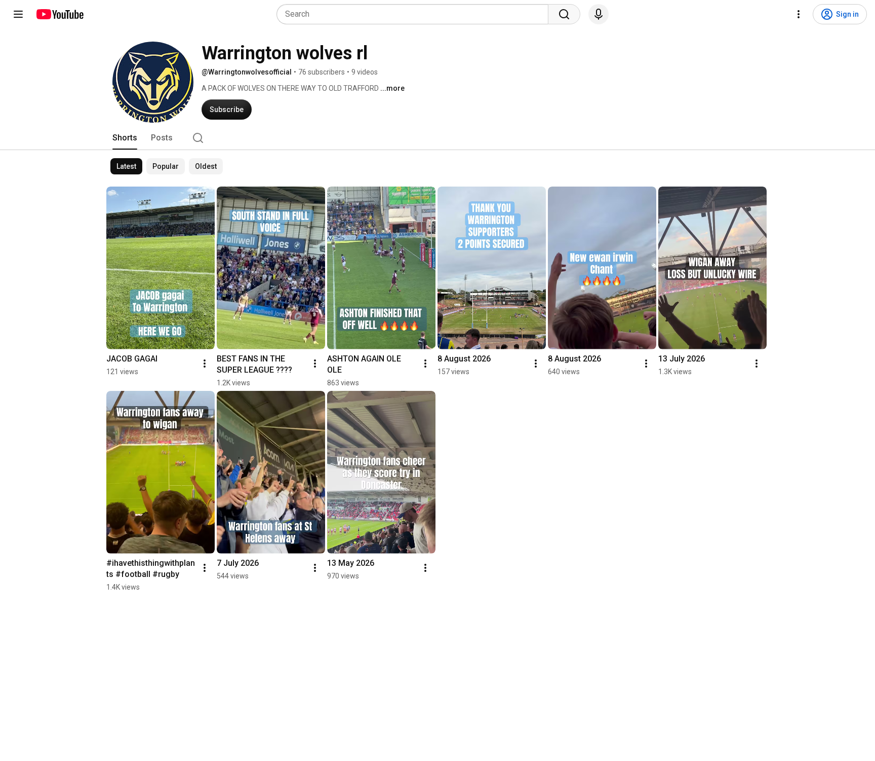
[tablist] (437, 138)
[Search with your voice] (598, 14)
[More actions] (204, 363)
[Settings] (798, 14)
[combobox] (415, 14)
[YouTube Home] (59, 14)
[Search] (564, 14)
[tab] (124, 138)
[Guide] (18, 14)
